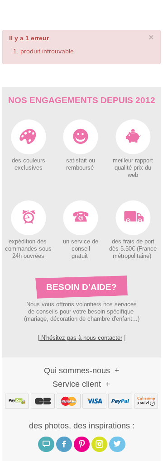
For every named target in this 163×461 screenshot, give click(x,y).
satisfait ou (80, 160)
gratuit (81, 256)
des (116, 241)
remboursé (81, 168)
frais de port (137, 241)
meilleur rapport (133, 160)
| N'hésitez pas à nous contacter (80, 337)
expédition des (28, 241)
